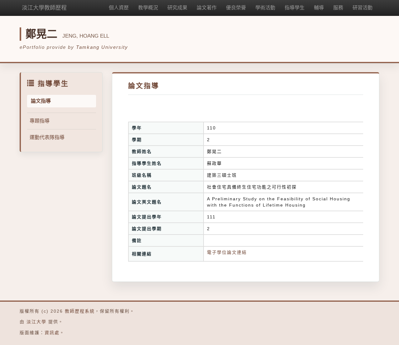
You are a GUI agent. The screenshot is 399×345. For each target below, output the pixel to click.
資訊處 (52, 332)
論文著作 (207, 7)
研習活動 (363, 7)
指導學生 (295, 7)
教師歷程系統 (80, 311)
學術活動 (265, 7)
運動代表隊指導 (47, 137)
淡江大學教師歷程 (44, 8)
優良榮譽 (236, 7)
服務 (338, 7)
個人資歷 (119, 7)
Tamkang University (102, 47)
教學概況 (148, 7)
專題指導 (40, 121)
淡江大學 (36, 321)
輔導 (319, 7)
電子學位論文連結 (227, 252)
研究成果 (177, 7)
